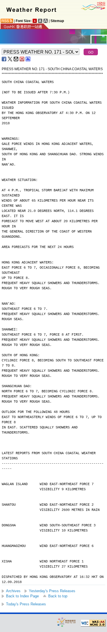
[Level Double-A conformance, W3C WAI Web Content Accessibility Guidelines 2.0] (93, 623)
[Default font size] (35, 21)
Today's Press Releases (26, 604)
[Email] (16, 59)
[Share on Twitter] (10, 59)
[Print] (28, 59)
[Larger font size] (40, 21)
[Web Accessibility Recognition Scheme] (66, 622)
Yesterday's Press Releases (52, 591)
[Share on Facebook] (4, 59)
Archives (13, 591)
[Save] (22, 59)
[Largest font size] (45, 21)
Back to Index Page (22, 596)
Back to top (57, 596)
